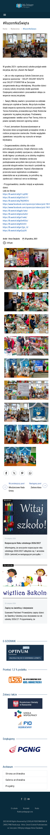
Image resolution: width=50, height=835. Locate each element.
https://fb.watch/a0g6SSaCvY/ (15, 197)
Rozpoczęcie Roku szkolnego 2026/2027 (23, 543)
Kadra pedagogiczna (25, 812)
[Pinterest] (22, 473)
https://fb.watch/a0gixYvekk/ (15, 217)
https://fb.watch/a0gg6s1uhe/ (15, 210)
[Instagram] (25, 799)
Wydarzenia (15, 29)
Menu (4, 15)
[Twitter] (14, 473)
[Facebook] (6, 473)
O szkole (14, 808)
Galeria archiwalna (15, 779)
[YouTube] (28, 799)
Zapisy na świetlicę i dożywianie (19, 608)
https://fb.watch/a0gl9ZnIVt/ (15, 224)
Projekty (10, 786)
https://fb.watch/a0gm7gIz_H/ (15, 227)
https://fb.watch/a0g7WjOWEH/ (16, 201)
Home (5, 29)
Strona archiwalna (15, 773)
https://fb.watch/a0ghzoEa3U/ (15, 214)
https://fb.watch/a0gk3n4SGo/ (15, 220)
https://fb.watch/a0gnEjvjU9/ (15, 230)
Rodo (37, 808)
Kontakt (26, 808)
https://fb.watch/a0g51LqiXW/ (15, 194)
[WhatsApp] (30, 473)
